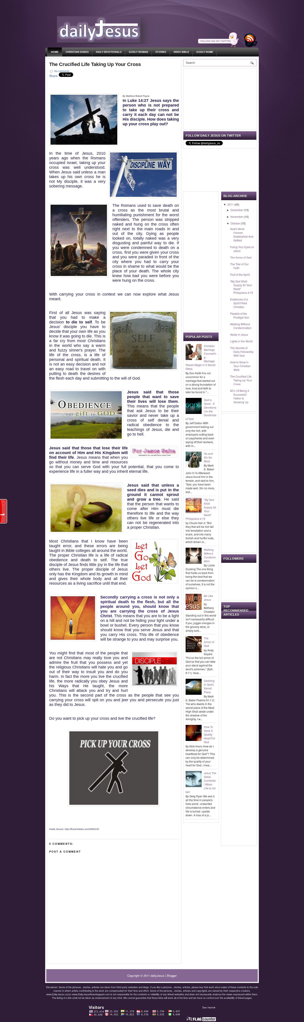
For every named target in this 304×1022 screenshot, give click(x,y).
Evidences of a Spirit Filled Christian (239, 303)
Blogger (172, 975)
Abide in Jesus (239, 334)
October (236, 223)
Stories (160, 51)
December (237, 210)
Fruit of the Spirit (240, 274)
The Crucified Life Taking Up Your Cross (95, 64)
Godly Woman (138, 51)
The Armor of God (209, 642)
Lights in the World (241, 341)
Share (53, 76)
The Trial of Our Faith (239, 266)
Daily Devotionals (109, 51)
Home (54, 51)
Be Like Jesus (208, 597)
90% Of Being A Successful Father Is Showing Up (239, 396)
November (237, 216)
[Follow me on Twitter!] (219, 46)
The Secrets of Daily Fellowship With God (241, 351)
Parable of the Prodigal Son (239, 315)
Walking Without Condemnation (210, 555)
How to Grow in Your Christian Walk (240, 366)
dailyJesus (157, 975)
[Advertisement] (219, 98)
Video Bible (181, 51)
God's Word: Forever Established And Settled (241, 234)
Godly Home (204, 51)
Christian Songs (77, 51)
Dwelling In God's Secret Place (209, 686)
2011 (230, 204)
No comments (61, 71)
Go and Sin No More (208, 457)
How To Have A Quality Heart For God (209, 734)
